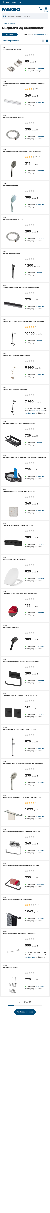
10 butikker (40, 612)
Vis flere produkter (25, 1012)
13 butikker (40, 68)
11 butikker (40, 238)
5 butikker (40, 986)
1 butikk (39, 272)
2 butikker (40, 646)
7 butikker (40, 782)
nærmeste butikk (37, 411)
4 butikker (40, 510)
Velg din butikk (12, 2)
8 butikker (40, 102)
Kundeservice (30, 413)
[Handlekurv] (40, 9)
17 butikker (40, 578)
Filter (11, 34)
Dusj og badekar (9, 23)
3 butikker (40, 306)
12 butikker (40, 884)
